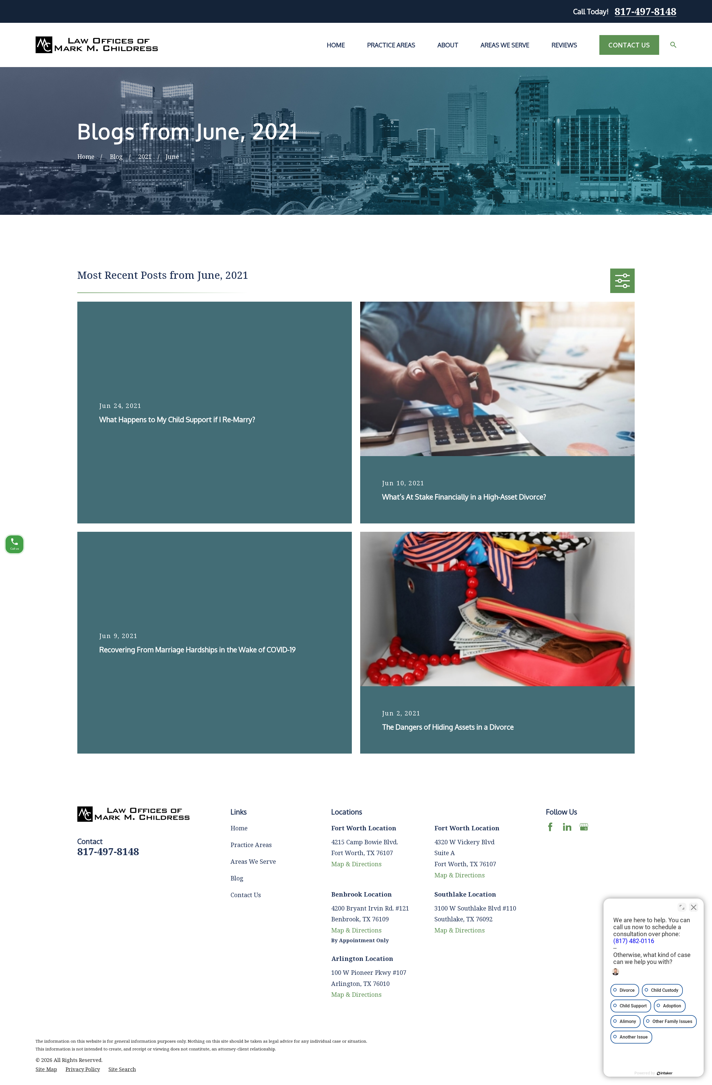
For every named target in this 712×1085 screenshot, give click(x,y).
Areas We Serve (253, 861)
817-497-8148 (645, 11)
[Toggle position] (682, 907)
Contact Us (629, 45)
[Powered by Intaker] (664, 1073)
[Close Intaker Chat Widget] (693, 907)
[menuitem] (46, 1069)
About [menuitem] (447, 45)
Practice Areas (251, 844)
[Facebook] (550, 827)
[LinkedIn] (567, 827)
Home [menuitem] (336, 45)
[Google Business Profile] (584, 827)
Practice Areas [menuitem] (391, 45)
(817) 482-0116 (633, 941)
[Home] (97, 44)
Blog (237, 878)
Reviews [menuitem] (564, 45)
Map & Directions (356, 864)
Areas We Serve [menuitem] (505, 45)
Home (239, 828)
